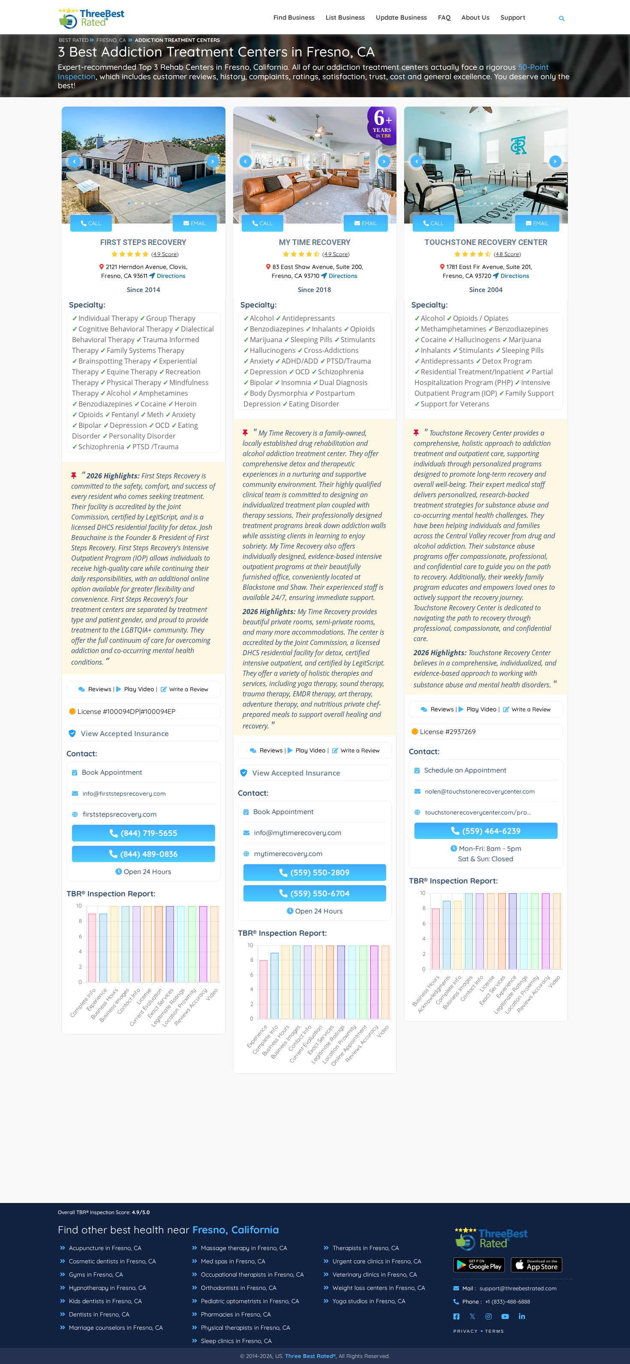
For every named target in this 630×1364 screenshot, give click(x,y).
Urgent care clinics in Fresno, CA (376, 1261)
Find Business (294, 17)
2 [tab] (136, 203)
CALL (94, 223)
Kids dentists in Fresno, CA (104, 1301)
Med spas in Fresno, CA (232, 1261)
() (165, 254)
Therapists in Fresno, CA (365, 1248)
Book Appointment (112, 772)
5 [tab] (156, 203)
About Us (475, 17)
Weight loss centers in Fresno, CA (378, 1288)
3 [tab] (142, 203)
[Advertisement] (315, 1143)
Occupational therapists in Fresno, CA (251, 1274)
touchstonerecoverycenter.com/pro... (478, 812)
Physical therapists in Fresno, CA (244, 1327)
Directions (170, 276)
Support (513, 17)
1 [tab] (129, 203)
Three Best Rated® (310, 1355)
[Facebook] (456, 1316)
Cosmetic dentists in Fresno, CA (111, 1261)
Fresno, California (235, 1229)
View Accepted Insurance (116, 733)
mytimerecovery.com (288, 853)
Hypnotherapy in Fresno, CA (106, 1288)
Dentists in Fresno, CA (98, 1314)
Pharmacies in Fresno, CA (235, 1314)
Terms (494, 1331)
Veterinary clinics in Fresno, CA (374, 1274)
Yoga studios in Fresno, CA (368, 1301)
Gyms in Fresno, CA (95, 1274)
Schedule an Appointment (465, 770)
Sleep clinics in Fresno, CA (235, 1341)
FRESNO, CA (111, 40)
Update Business (401, 17)
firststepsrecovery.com (120, 814)
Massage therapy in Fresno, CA (243, 1248)
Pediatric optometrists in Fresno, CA (249, 1301)
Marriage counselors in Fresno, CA (115, 1327)
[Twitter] (472, 1316)
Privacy (465, 1331)
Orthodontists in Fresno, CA (237, 1288)
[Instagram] (489, 1316)
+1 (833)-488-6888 (507, 1301)
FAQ (444, 17)
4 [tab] (149, 203)
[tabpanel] (143, 165)
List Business (345, 17)
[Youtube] (505, 1316)
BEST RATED (74, 40)
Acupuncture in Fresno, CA (104, 1248)
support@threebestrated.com (518, 1288)
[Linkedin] (522, 1316)
